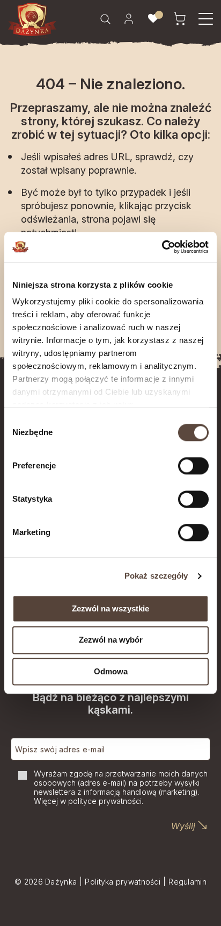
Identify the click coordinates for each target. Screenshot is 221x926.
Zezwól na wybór (111, 640)
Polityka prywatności (122, 881)
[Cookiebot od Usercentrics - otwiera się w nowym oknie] (162, 247)
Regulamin (187, 881)
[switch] (193, 465)
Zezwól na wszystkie (110, 608)
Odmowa (111, 671)
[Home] (32, 21)
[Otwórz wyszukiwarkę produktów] (105, 18)
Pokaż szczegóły (156, 575)
